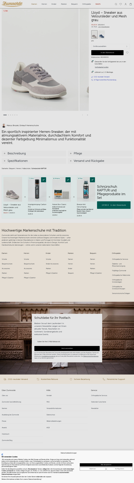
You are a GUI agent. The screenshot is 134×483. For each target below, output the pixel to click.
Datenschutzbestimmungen (69, 453)
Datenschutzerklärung (34, 479)
